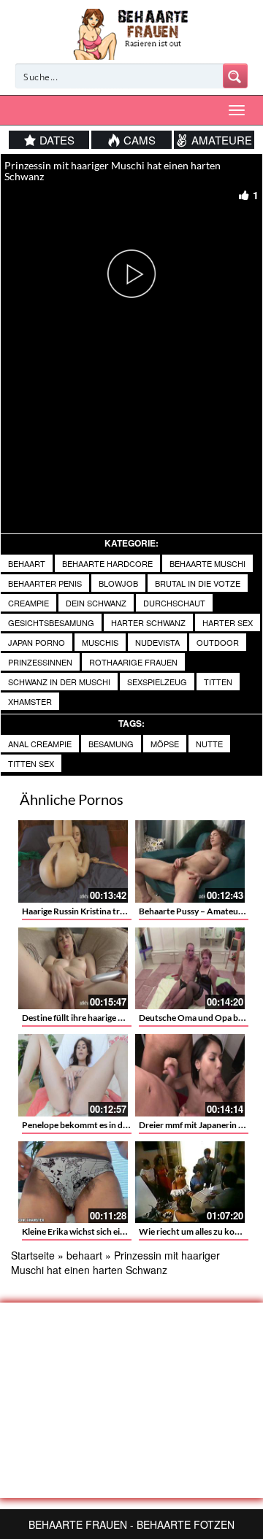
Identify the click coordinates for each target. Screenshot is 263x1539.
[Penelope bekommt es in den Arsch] (73, 1075)
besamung (111, 743)
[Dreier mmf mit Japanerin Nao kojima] (190, 1075)
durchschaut (174, 603)
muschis (100, 642)
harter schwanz (148, 622)
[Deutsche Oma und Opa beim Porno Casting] (190, 968)
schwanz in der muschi (59, 681)
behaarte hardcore (107, 563)
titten (218, 681)
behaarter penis (45, 583)
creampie (28, 603)
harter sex (227, 622)
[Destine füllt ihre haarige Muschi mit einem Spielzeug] (73, 968)
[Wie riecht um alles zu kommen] (190, 1182)
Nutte (209, 743)
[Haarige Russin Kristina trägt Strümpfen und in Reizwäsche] (73, 861)
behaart (26, 563)
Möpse (164, 743)
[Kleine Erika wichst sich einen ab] (73, 1182)
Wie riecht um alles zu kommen (199, 1231)
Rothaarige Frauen (133, 662)
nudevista (157, 642)
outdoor (218, 642)
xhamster (30, 701)
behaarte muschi (207, 563)
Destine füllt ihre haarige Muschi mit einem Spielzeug (123, 1017)
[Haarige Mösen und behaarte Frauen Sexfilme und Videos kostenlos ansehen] (132, 33)
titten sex (31, 763)
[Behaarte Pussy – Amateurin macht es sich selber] (190, 861)
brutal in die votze (197, 583)
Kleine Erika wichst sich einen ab (83, 1231)
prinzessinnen (40, 662)
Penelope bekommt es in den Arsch (89, 1124)
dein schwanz (96, 603)
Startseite (33, 1255)
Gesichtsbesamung (51, 622)
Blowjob (118, 583)
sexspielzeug (157, 681)
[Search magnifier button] (235, 75)
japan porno (36, 642)
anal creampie (40, 743)
